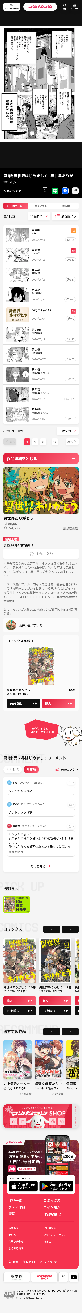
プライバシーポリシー (56, 1235)
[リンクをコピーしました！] (75, 190)
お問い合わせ (16, 1241)
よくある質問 (16, 1248)
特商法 (47, 1241)
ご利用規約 (50, 1228)
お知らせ (13, 1228)
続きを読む (16, 852)
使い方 (12, 1235)
